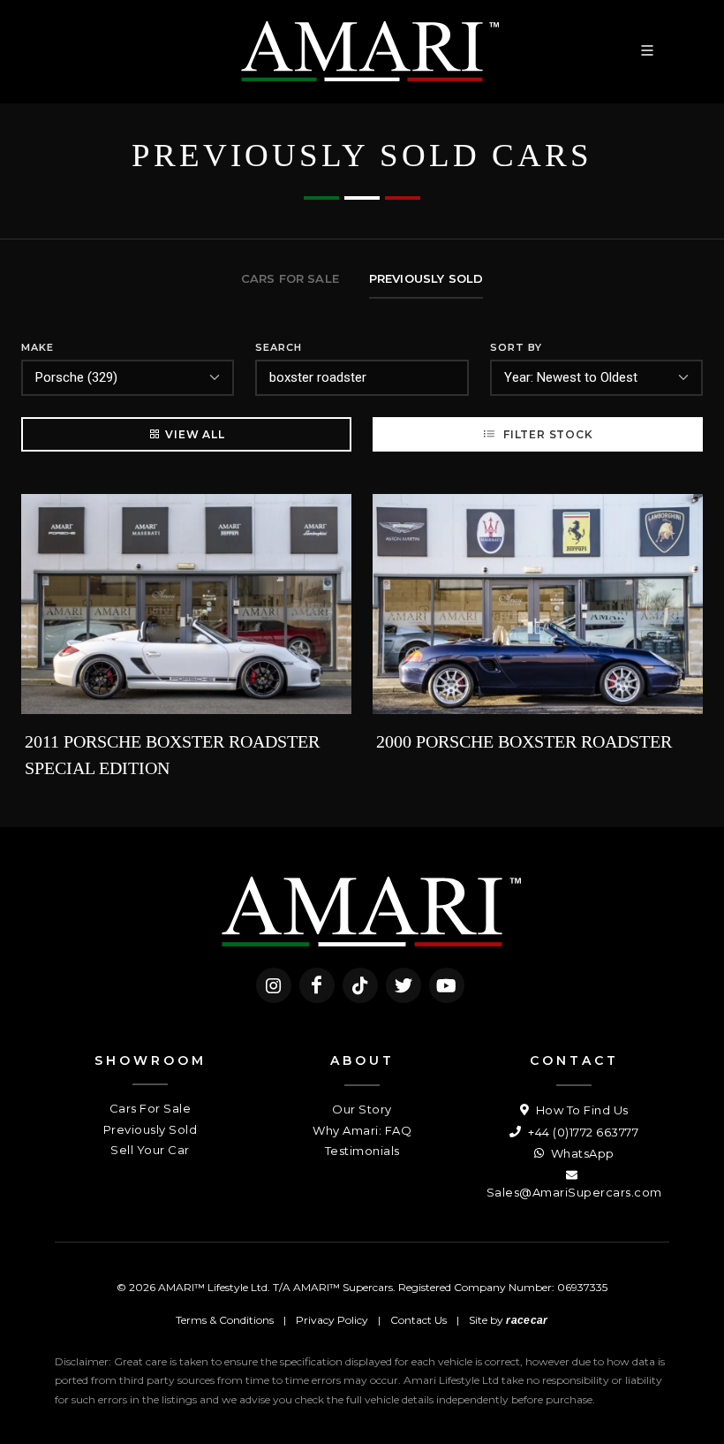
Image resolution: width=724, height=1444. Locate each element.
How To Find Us (580, 1110)
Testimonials (362, 1151)
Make (37, 347)
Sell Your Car (150, 1150)
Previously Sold (150, 1129)
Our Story (362, 1109)
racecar (526, 1320)
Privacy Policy (332, 1319)
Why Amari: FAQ (362, 1130)
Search (278, 347)
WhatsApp (581, 1153)
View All (194, 434)
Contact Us (418, 1319)
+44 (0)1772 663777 (581, 1132)
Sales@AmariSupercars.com (574, 1192)
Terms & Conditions (225, 1319)
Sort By (516, 347)
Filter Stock (546, 434)
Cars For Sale (150, 1108)
